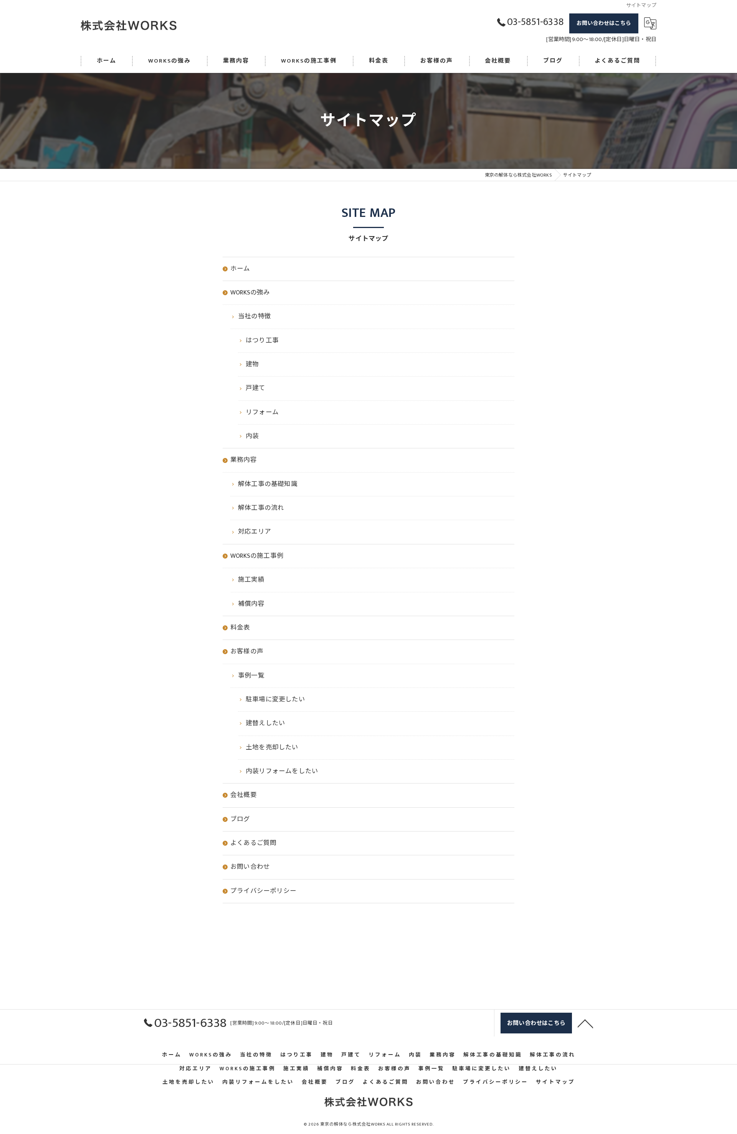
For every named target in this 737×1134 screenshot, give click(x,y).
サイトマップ (555, 1082)
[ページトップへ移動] (585, 1023)
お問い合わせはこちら (604, 23)
